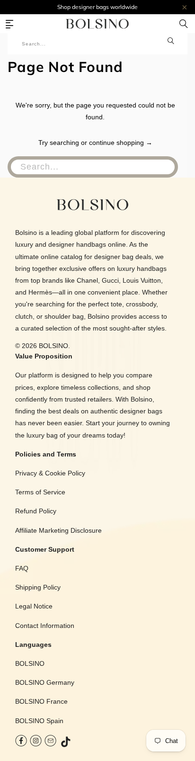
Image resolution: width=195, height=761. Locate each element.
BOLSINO (53, 345)
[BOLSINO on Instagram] (36, 743)
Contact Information (44, 625)
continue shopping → (120, 142)
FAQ (21, 568)
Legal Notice (34, 606)
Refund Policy (35, 511)
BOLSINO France (41, 701)
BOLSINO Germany (44, 682)
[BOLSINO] (97, 23)
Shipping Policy (38, 587)
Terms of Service (40, 492)
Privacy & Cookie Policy (50, 473)
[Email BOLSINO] (50, 743)
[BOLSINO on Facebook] (21, 743)
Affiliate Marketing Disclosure (58, 530)
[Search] (184, 23)
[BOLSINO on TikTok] (66, 743)
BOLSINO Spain (39, 721)
